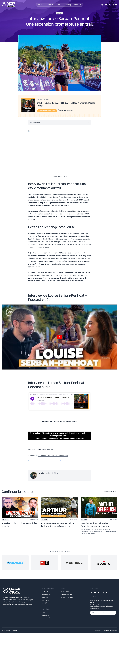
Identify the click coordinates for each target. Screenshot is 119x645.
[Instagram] (102, 5)
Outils (58, 5)
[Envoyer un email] (52, 473)
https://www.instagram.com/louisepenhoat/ (53, 455)
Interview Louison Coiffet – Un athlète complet (19, 525)
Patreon (65, 436)
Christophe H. (114, 630)
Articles (39, 5)
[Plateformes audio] (113, 5)
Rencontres (59, 13)
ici (55, 421)
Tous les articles (109, 492)
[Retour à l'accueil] (21, 591)
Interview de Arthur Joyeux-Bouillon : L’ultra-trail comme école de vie (58, 525)
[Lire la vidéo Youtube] (59, 337)
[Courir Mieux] (10, 4)
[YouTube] (106, 5)
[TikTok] (109, 5)
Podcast (50, 5)
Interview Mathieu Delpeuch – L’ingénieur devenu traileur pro (95, 525)
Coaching (68, 5)
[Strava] (57, 473)
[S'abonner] (114, 613)
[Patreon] (116, 5)
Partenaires (78, 5)
